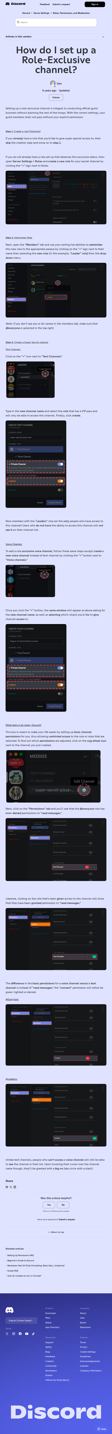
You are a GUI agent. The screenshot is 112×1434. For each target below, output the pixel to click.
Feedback (45, 4)
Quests (48, 1375)
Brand (83, 1323)
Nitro (47, 1318)
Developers (51, 1371)
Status (48, 1323)
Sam (59, 83)
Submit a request (61, 4)
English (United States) (20, 1321)
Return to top (57, 1232)
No (63, 1205)
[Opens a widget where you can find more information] (101, 1429)
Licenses (84, 1366)
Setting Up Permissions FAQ (20, 1255)
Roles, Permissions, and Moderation (71, 13)
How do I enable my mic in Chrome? (24, 1276)
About (83, 1313)
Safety (48, 1347)
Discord (26, 13)
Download (50, 1313)
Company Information (90, 1371)
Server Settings (41, 13)
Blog (47, 1352)
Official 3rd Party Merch (57, 1380)
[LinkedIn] (15, 1187)
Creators (49, 1361)
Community (51, 1366)
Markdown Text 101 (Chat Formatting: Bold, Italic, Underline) (35, 1266)
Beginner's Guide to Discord (20, 1261)
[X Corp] (11, 1187)
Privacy (83, 1347)
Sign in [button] (94, 4)
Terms (83, 1342)
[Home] (15, 5)
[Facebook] (7, 1187)
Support (49, 1342)
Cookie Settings (88, 1352)
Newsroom (85, 1327)
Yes (49, 1205)
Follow (56, 97)
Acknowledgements (90, 1361)
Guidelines (85, 1356)
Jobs (82, 1318)
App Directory (52, 1327)
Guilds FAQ (12, 1271)
